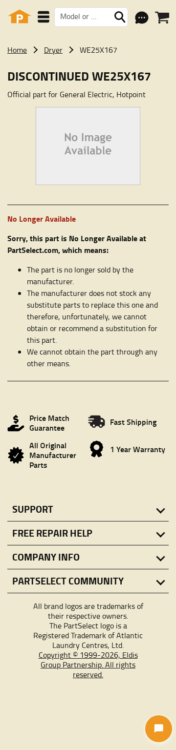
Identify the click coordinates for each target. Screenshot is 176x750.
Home (17, 50)
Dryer (53, 50)
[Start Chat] (158, 728)
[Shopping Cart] (162, 17)
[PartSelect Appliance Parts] (19, 16)
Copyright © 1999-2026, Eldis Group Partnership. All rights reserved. (88, 664)
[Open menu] (43, 17)
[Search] (119, 17)
